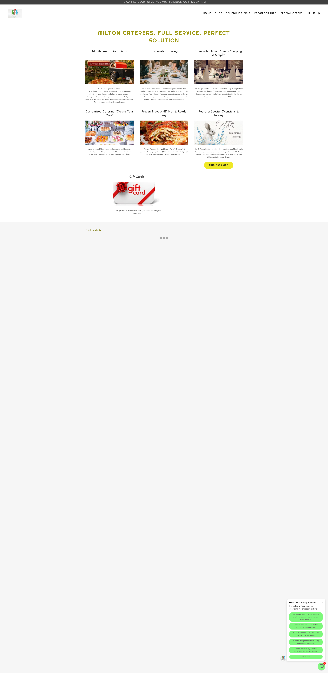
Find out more (218, 165)
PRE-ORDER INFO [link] (265, 13)
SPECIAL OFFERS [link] (291, 13)
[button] (314, 13)
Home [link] (207, 13)
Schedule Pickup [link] (238, 13)
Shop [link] (218, 13)
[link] (14, 13)
